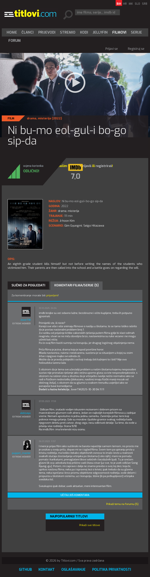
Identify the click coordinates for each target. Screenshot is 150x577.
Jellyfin (100, 32)
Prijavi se (111, 49)
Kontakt (46, 569)
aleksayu (25, 413)
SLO (137, 4)
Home (12, 32)
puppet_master (21, 453)
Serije (136, 32)
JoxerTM (26, 320)
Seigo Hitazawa (93, 226)
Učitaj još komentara (75, 495)
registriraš (104, 166)
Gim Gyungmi (73, 226)
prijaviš (86, 166)
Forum (14, 40)
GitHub (25, 569)
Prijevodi (46, 32)
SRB (144, 4)
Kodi (84, 32)
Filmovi (119, 32)
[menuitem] (13, 32)
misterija (44, 118)
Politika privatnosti (111, 569)
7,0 (75, 176)
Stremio (67, 32)
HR (125, 4)
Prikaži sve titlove (89, 525)
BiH (119, 4)
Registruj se (136, 49)
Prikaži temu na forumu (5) (122, 504)
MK (131, 4)
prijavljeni (52, 295)
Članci (27, 32)
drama (31, 118)
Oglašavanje (73, 569)
